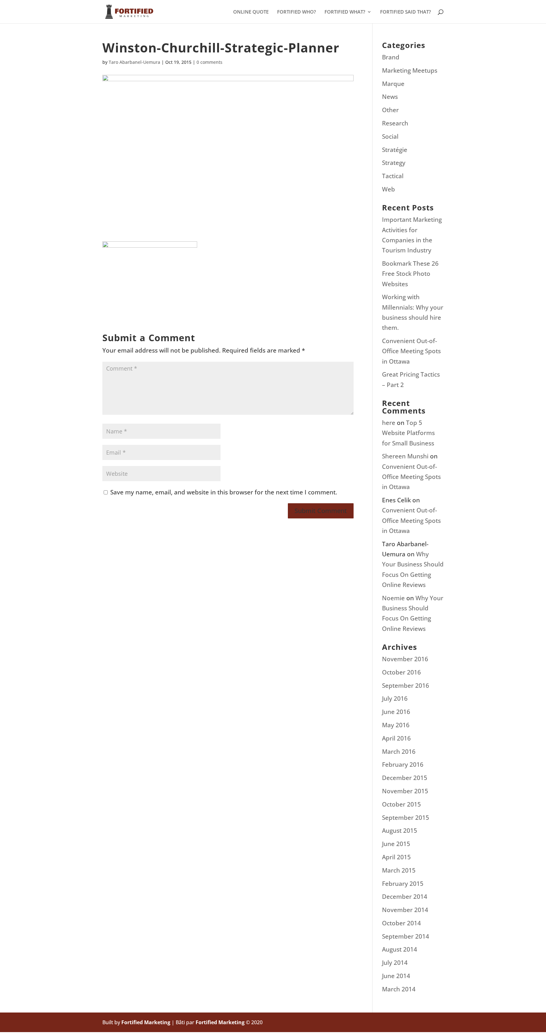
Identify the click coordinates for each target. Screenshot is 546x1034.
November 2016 (405, 659)
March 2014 (399, 989)
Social (390, 136)
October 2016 (401, 672)
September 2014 (405, 936)
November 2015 (405, 791)
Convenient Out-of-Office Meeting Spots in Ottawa (411, 351)
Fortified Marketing (145, 1022)
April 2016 (396, 738)
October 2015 (401, 804)
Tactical (392, 176)
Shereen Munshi (405, 456)
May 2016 (396, 725)
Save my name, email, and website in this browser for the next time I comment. (223, 492)
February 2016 (402, 764)
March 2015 (399, 870)
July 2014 (395, 962)
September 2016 (405, 685)
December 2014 (404, 896)
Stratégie (394, 150)
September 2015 (405, 817)
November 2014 (405, 910)
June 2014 (396, 976)
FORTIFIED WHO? (296, 12)
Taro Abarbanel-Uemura (134, 62)
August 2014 (399, 949)
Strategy (393, 163)
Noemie (393, 598)
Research (395, 123)
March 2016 (399, 751)
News (390, 97)
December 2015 (404, 778)
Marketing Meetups (409, 70)
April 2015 (396, 857)
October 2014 (401, 923)
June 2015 (396, 844)
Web (388, 189)
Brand (390, 57)
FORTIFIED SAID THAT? (405, 12)
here (388, 423)
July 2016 (395, 698)
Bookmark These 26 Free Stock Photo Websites (410, 273)
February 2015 (402, 884)
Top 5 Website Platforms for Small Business (408, 433)
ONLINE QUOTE (251, 12)
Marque (393, 84)
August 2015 (399, 830)
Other (390, 110)
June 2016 (396, 712)
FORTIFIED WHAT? (345, 12)
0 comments (209, 62)
